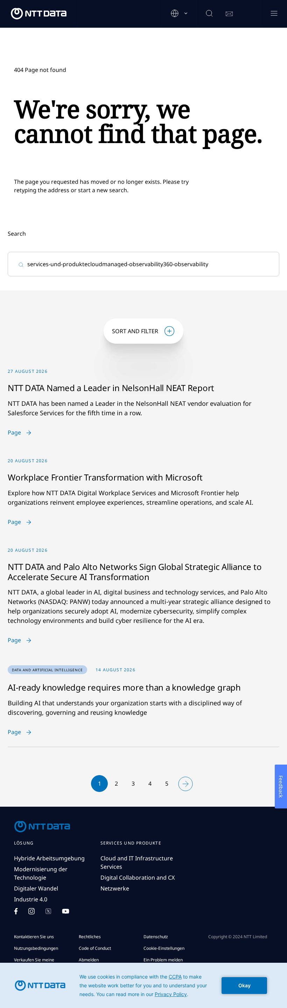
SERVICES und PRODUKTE (130, 843)
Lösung (24, 843)
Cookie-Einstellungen (164, 948)
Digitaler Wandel (36, 888)
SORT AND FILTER (135, 331)
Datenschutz (156, 937)
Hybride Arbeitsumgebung (49, 858)
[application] (143, 985)
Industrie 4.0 (30, 899)
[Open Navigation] (274, 14)
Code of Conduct (95, 948)
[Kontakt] (229, 14)
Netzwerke (114, 888)
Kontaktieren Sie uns (34, 937)
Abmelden (89, 960)
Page (14, 432)
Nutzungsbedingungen (36, 948)
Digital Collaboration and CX (137, 877)
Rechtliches (90, 937)
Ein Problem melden (163, 960)
